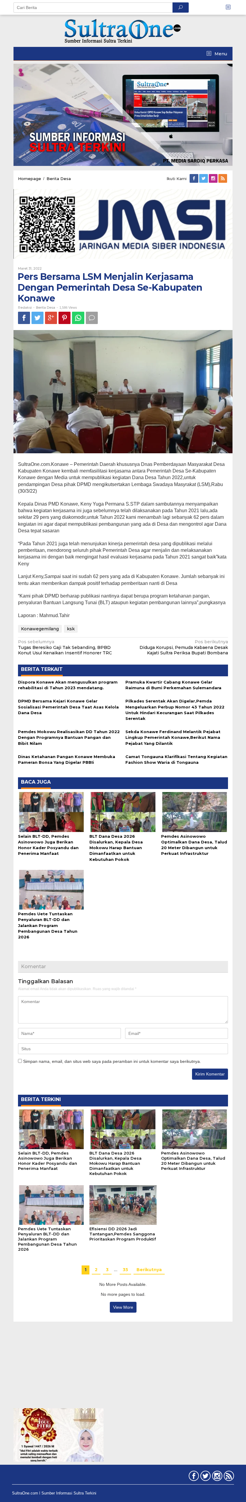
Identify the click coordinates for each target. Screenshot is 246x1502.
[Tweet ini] (38, 318)
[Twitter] (204, 178)
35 (125, 1269)
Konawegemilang (40, 629)
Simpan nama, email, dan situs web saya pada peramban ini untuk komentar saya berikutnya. (112, 1061)
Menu (220, 54)
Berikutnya (149, 1269)
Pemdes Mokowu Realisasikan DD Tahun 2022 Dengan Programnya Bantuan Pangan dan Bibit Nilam (69, 737)
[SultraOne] (123, 30)
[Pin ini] (64, 318)
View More (123, 1307)
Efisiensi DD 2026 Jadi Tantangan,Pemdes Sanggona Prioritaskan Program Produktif (122, 1233)
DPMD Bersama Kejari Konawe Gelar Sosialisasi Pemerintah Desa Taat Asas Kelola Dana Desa (68, 707)
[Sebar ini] (24, 318)
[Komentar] (92, 318)
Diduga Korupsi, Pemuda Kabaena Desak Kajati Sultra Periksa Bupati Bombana (184, 647)
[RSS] (223, 178)
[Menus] (230, 7)
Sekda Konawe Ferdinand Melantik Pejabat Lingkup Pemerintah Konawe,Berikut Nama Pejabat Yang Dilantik (172, 737)
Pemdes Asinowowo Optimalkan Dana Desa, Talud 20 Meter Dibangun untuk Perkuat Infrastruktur (193, 1161)
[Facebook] (194, 178)
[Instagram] (213, 178)
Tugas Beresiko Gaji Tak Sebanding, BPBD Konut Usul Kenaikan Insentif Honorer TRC (65, 647)
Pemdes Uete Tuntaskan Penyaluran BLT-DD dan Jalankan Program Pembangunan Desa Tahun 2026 (47, 925)
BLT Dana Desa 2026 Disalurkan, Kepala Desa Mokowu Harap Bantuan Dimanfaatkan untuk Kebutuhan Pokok (116, 848)
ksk (71, 629)
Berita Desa (45, 307)
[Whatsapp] (78, 318)
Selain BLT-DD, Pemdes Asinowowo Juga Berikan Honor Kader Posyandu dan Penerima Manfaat (47, 1161)
